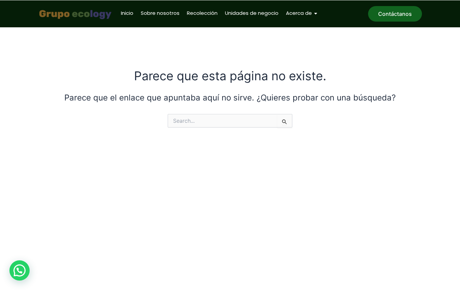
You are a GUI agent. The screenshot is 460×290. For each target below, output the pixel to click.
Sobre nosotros (160, 13)
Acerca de (299, 13)
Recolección (202, 13)
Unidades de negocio (251, 13)
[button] (19, 270)
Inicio (127, 13)
